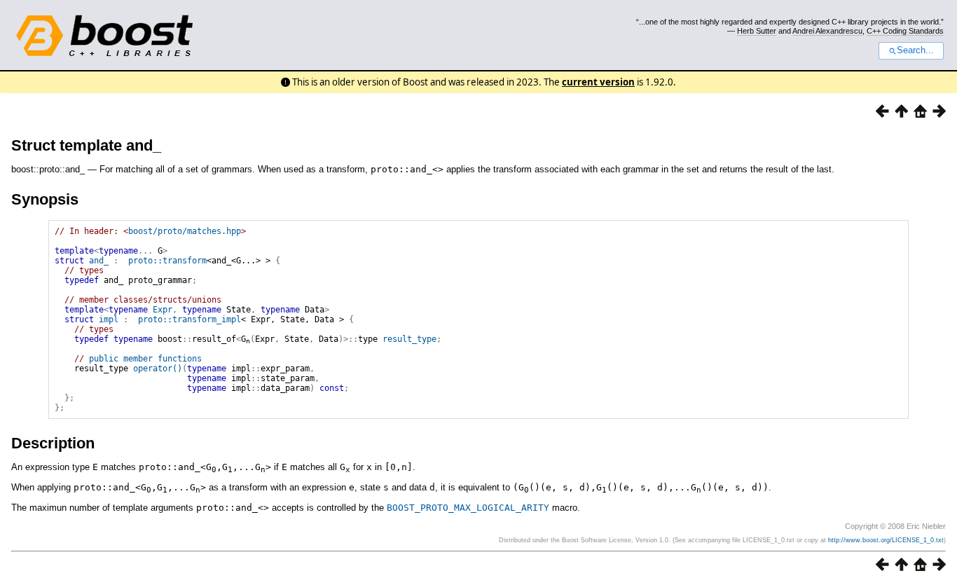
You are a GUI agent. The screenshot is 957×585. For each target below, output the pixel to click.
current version (598, 82)
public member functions (145, 359)
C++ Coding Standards (905, 31)
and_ (99, 261)
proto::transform (167, 261)
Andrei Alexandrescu (827, 31)
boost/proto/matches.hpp (184, 231)
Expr (162, 310)
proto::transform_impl (189, 319)
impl (108, 319)
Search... (915, 50)
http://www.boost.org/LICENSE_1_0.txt (886, 540)
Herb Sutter (756, 31)
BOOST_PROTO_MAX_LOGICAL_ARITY (468, 507)
